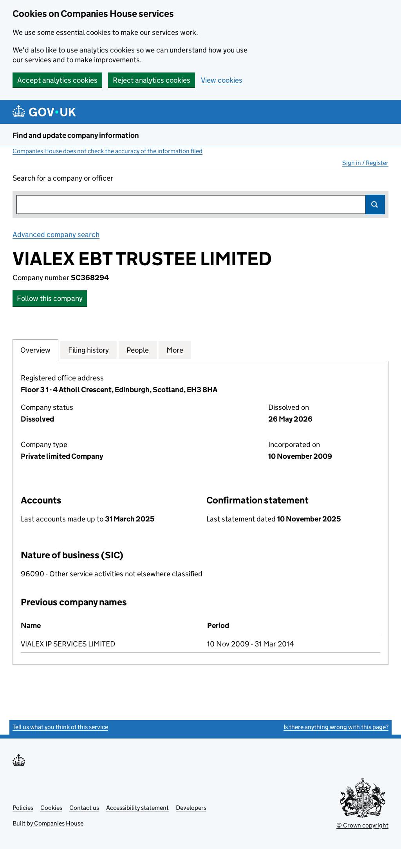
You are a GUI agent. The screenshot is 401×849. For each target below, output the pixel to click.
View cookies (221, 80)
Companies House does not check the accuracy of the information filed (107, 151)
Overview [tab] (35, 350)
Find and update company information (76, 135)
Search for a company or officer (63, 178)
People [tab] (137, 350)
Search (375, 204)
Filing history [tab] (88, 350)
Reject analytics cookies (151, 80)
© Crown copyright (362, 825)
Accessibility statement (137, 807)
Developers (191, 807)
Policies (23, 807)
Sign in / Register (365, 163)
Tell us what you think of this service (60, 727)
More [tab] (174, 350)
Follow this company (50, 298)
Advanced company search (56, 234)
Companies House (58, 823)
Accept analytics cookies (57, 80)
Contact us (84, 807)
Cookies (51, 807)
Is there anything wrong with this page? (336, 727)
